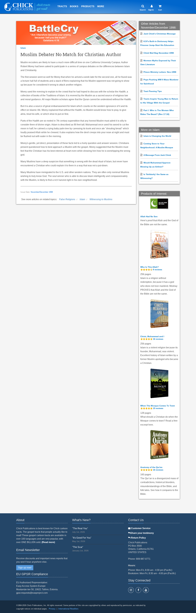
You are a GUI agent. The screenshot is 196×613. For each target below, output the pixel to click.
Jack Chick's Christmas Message (159, 34)
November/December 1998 (42, 192)
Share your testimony (142, 533)
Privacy (52, 609)
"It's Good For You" (81, 538)
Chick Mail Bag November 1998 (158, 53)
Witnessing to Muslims (101, 199)
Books (74, 6)
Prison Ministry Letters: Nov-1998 (159, 72)
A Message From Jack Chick (157, 155)
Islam (23, 48)
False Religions (67, 199)
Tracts (62, 6)
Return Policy (138, 538)
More (100, 6)
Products (87, 6)
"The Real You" (80, 528)
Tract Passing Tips (152, 91)
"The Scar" (77, 547)
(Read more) (48, 542)
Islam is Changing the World (157, 136)
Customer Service (140, 528)
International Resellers (68, 609)
